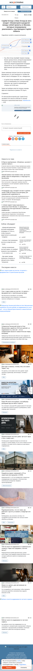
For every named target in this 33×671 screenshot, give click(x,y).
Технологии (11, 522)
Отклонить (24, 667)
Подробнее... (23, 664)
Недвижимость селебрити (8, 342)
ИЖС (3, 302)
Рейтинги (4, 412)
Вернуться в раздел (25, 11)
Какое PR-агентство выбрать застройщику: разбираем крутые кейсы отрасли (15, 402)
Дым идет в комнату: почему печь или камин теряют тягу (16, 367)
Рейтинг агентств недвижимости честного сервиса (15, 621)
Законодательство (6, 485)
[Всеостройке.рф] (16, 2)
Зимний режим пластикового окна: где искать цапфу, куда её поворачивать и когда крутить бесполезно (16, 176)
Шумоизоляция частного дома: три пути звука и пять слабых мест (16, 437)
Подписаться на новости (16, 149)
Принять (9, 667)
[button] (23, 138)
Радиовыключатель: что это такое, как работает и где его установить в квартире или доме (16, 511)
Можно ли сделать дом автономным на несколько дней (14, 586)
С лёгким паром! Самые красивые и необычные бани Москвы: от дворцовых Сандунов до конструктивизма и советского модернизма (15, 207)
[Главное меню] (3, 7)
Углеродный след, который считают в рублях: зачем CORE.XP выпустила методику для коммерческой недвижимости (16, 192)
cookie (19, 661)
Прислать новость (15, 153)
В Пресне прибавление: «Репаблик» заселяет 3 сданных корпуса (16, 163)
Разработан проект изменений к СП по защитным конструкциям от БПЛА (14, 474)
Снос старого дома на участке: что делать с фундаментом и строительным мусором (15, 292)
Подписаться (25, 7)
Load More (16, 637)
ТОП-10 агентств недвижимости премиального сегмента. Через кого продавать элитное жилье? (16, 548)
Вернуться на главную (9, 11)
